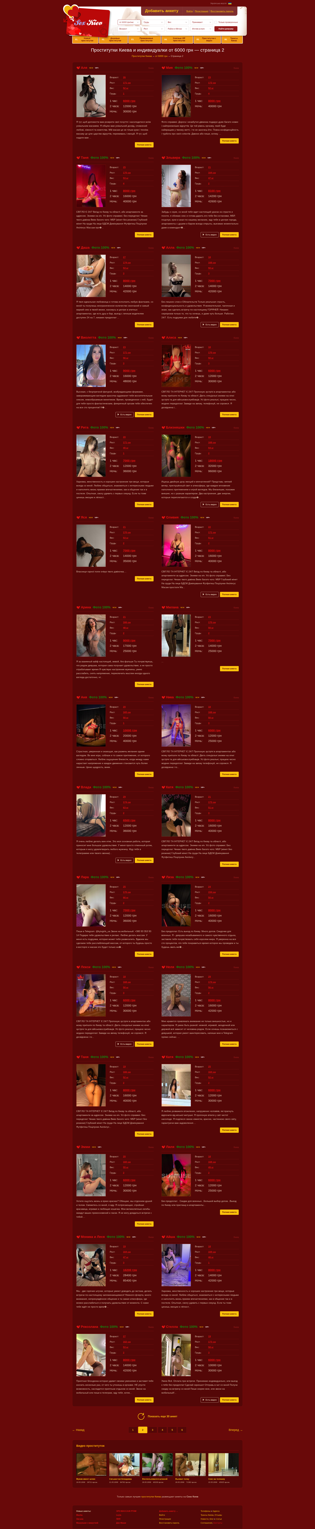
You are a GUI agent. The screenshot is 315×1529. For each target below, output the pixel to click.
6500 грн (129, 820)
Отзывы (218, 1515)
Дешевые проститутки (111, 39)
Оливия (172, 517)
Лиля (170, 1146)
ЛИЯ (118, 1519)
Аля (84, 67)
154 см (212, 892)
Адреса (216, 1511)
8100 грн (214, 190)
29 (124, 796)
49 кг (211, 1167)
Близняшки (175, 427)
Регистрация (201, 11)
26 (124, 77)
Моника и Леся (93, 1236)
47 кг (211, 178)
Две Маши (121, 1523)
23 (209, 77)
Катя (169, 787)
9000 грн (129, 370)
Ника (170, 697)
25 (124, 167)
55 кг (125, 1167)
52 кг (125, 88)
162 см (127, 1341)
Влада (86, 787)
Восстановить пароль (221, 11)
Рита (84, 427)
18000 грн (215, 460)
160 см (127, 1162)
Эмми (85, 1146)
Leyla (118, 1515)
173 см (212, 802)
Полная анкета (144, 145)
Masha (79, 1515)
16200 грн (130, 1270)
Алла (170, 247)
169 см (212, 1252)
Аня (84, 697)
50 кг (211, 268)
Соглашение (206, 1523)
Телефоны (205, 1511)
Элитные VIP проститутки (174, 39)
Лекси (85, 967)
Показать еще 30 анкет (162, 1416)
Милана (172, 607)
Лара (85, 877)
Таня (85, 157)
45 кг (125, 448)
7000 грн (214, 280)
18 (209, 257)
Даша (85, 247)
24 (209, 886)
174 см (127, 262)
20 (124, 437)
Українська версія (218, 3)
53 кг (125, 178)
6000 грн (129, 101)
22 (209, 527)
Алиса (171, 337)
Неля (170, 967)
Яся (84, 517)
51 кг (211, 537)
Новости (205, 1519)
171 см (127, 82)
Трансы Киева (231, 39)
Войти (189, 11)
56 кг (125, 358)
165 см (127, 712)
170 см (127, 172)
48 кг (125, 627)
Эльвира (173, 157)
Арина (86, 607)
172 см (212, 82)
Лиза (170, 877)
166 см (127, 622)
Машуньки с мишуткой (87, 1523)
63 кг (125, 807)
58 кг (211, 1347)
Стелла (172, 1326)
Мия (169, 67)
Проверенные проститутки (142, 39)
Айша (170, 1236)
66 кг (125, 897)
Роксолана (89, 1326)
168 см (212, 262)
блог (211, 1519)
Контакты (217, 1523)
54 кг (211, 448)
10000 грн (130, 730)
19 (209, 437)
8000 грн (214, 101)
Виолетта (88, 337)
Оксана (79, 1519)
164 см (212, 172)
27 (124, 257)
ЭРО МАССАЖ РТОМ (126, 1511)
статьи (219, 1519)
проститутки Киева (151, 1496)
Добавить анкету (161, 11)
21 (209, 167)
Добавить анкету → (168, 1511)
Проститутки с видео (206, 39)
